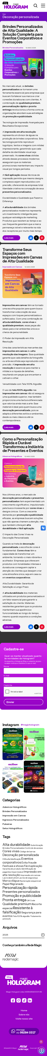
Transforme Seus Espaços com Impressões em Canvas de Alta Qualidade (22, 255)
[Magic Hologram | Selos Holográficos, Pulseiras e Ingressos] (24, 980)
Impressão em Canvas (12, 267)
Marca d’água (11, 880)
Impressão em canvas (30, 875)
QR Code (31, 900)
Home (24, 1010)
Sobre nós (24, 1014)
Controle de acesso (34, 848)
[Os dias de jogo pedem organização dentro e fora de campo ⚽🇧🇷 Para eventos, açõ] (13, 744)
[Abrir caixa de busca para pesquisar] (35, 6)
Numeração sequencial (30, 881)
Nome (6, 666)
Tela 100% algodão (21, 916)
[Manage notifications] (41, 1042)
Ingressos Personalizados (16, 820)
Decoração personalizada (21, 855)
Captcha (8, 685)
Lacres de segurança (28, 877)
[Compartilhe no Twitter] (36, 237)
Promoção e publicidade (22, 896)
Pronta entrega (14, 900)
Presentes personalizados (21, 892)
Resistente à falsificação (18, 910)
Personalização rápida (20, 888)
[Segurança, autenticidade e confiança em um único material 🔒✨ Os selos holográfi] (13, 777)
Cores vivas (11, 851)
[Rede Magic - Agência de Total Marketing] (23, 1048)
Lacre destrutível (10, 877)
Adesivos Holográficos (12, 456)
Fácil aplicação (33, 865)
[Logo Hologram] (18, 6)
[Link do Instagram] (24, 1000)
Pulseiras (7, 824)
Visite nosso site (24, 1019)
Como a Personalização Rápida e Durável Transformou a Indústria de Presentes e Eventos (23, 445)
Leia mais (8, 238)
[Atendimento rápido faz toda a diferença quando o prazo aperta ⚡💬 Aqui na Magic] (34, 744)
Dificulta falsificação (12, 859)
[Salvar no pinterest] (41, 237)
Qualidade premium (17, 904)
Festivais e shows (13, 865)
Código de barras (27, 851)
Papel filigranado (13, 884)
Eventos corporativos (18, 860)
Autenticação (36, 845)
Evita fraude (29, 862)
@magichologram (30, 725)
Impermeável (17, 872)
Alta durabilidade (16, 844)
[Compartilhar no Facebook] (30, 237)
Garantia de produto (12, 868)
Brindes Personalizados (13, 48)
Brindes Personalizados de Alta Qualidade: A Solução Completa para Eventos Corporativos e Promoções (23, 34)
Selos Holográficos (12, 828)
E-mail (6, 675)
